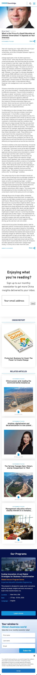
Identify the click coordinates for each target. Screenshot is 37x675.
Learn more (18, 613)
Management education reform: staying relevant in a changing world (18, 510)
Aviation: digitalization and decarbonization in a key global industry (18, 425)
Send (32, 303)
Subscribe (27, 650)
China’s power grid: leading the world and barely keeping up (18, 382)
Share (31, 41)
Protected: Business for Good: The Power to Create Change (18, 359)
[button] (34, 655)
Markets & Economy (7, 248)
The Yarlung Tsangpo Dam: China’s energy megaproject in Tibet (18, 467)
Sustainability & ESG (8, 41)
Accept (18, 671)
